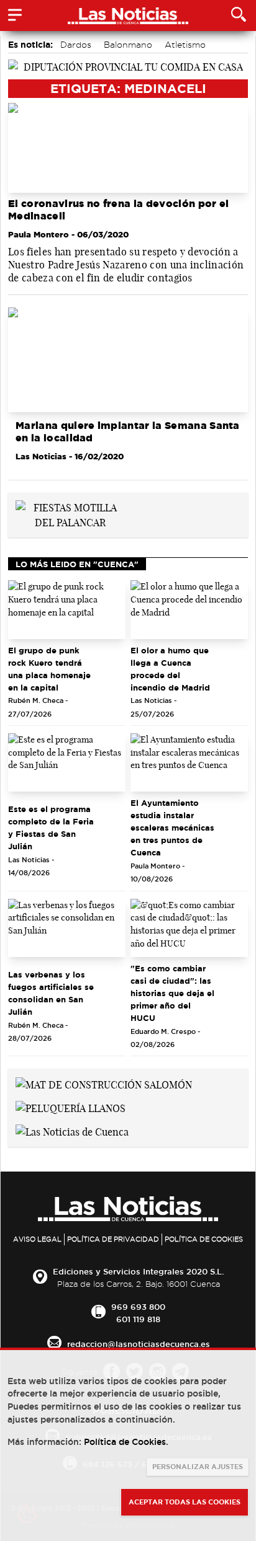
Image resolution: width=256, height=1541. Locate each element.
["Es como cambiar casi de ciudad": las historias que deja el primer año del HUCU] (189, 928)
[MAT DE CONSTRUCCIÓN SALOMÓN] (104, 1083)
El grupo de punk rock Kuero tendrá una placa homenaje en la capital (49, 669)
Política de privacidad (113, 1239)
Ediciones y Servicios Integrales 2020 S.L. (138, 1271)
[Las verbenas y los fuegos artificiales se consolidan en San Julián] (67, 928)
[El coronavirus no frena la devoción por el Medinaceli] (128, 148)
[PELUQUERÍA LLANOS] (71, 1107)
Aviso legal (37, 1239)
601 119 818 (138, 1319)
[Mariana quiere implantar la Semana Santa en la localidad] (128, 359)
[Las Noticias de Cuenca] (72, 1130)
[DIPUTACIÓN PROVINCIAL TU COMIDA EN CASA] (128, 66)
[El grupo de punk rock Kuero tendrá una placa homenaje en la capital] (67, 609)
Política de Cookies (204, 1239)
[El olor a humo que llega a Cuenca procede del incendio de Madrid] (189, 609)
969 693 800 (138, 1306)
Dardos (75, 44)
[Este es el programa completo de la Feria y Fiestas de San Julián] (67, 762)
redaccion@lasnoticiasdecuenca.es (138, 1344)
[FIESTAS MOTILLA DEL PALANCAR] (70, 514)
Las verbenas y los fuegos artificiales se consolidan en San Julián (51, 993)
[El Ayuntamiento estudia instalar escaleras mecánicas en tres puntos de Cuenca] (189, 762)
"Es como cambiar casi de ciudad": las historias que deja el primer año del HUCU (172, 993)
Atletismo (185, 44)
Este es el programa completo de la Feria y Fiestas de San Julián (51, 827)
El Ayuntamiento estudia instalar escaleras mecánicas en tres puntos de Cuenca (172, 827)
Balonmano (128, 44)
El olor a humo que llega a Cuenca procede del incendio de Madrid (170, 669)
